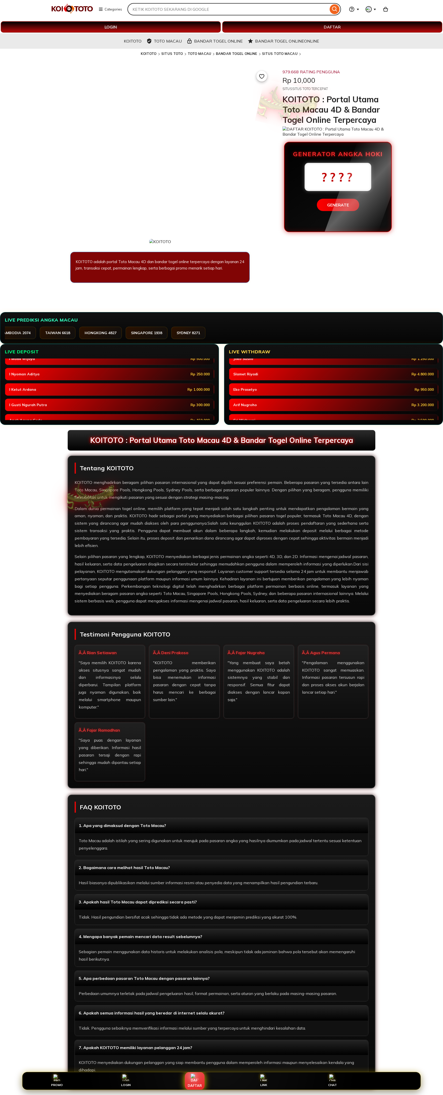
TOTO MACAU (199, 54)
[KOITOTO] (72, 12)
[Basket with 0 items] (385, 9)
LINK (263, 1085)
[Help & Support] (354, 9)
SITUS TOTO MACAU (280, 54)
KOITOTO (149, 54)
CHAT (332, 1085)
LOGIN (111, 26)
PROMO (57, 1085)
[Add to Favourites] (261, 76)
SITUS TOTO (172, 54)
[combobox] (227, 9)
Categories (113, 9)
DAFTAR (332, 26)
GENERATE (338, 204)
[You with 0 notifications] (371, 9)
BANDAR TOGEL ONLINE (236, 54)
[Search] (334, 9)
